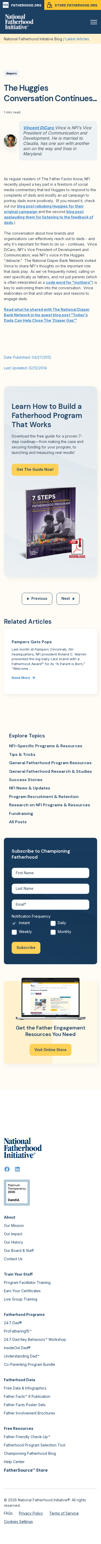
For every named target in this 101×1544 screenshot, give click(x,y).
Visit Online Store (50, 1049)
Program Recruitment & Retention (44, 796)
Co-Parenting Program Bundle (29, 1364)
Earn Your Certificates (22, 1291)
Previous (39, 598)
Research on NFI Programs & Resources (49, 805)
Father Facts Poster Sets (25, 1405)
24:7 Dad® (13, 1323)
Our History (13, 1242)
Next (65, 598)
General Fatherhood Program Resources (50, 762)
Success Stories (25, 779)
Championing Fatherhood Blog (30, 1453)
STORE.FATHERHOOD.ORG (76, 5)
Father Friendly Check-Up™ (27, 1436)
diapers (11, 73)
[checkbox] (50, 928)
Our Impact (13, 1234)
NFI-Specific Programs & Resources (45, 746)
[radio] (31, 924)
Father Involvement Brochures (29, 1413)
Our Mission (14, 1225)
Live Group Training (20, 1299)
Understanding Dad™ (21, 1356)
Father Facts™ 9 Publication (27, 1396)
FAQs (8, 1513)
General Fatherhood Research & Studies (50, 771)
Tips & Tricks (22, 754)
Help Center (14, 1461)
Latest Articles (77, 39)
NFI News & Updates (29, 788)
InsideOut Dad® (17, 1348)
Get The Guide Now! (35, 469)
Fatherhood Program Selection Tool (34, 1445)
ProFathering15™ (18, 1331)
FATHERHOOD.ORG (26, 5)
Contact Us (13, 1259)
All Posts (18, 822)
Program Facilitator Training (27, 1282)
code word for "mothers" (69, 282)
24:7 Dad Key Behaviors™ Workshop (35, 1339)
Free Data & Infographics (25, 1388)
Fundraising (21, 813)
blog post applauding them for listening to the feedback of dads (48, 217)
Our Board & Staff (19, 1250)
